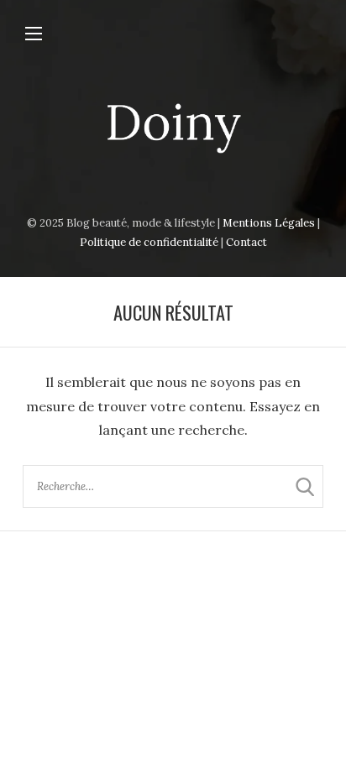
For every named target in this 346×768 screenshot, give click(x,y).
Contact (246, 242)
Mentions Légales (269, 223)
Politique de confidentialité (149, 242)
